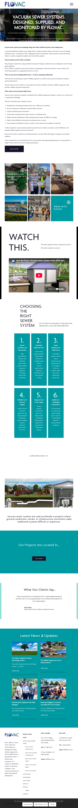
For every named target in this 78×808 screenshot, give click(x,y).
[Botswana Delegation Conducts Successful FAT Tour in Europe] (53, 689)
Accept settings (28, 804)
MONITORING (26, 777)
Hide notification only (41, 804)
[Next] (76, 25)
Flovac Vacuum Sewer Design (30, 766)
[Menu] (71, 4)
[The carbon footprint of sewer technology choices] (24, 648)
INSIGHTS (25, 787)
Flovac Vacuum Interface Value (29, 748)
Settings (52, 804)
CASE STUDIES (26, 780)
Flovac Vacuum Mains (30, 770)
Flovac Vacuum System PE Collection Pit (31, 754)
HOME (24, 737)
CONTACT (25, 794)
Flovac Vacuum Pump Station (30, 760)
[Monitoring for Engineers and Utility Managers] (24, 689)
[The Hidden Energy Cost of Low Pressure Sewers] (53, 649)
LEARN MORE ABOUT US (39, 456)
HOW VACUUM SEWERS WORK (29, 742)
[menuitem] (71, 4)
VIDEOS (27, 790)
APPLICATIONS (26, 774)
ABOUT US (25, 783)
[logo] (15, 4)
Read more (15, 671)
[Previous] (1, 25)
